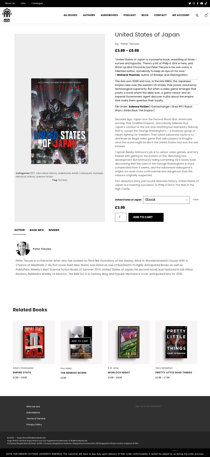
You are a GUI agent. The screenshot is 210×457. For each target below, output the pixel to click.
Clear (196, 200)
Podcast (130, 15)
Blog (145, 15)
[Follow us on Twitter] (190, 3)
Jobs (23, 3)
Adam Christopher (23, 368)
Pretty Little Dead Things (173, 373)
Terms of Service (35, 419)
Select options (34, 344)
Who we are (33, 407)
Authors (89, 15)
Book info (37, 230)
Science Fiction (44, 177)
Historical (21, 177)
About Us (10, 3)
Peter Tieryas (130, 44)
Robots (31, 177)
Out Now (62, 180)
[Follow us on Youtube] (201, 3)
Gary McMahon (164, 368)
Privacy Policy (34, 425)
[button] (197, 15)
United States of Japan (128, 200)
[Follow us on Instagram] (194, 3)
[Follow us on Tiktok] (206, 3)
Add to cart (143, 217)
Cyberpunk (85, 173)
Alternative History (46, 173)
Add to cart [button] (80, 341)
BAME (75, 173)
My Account (181, 15)
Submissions (33, 413)
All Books (70, 15)
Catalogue (37, 3)
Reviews (54, 230)
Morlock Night (119, 373)
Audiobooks (109, 15)
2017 (32, 173)
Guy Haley (66, 368)
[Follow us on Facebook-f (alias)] (197, 3)
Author (19, 230)
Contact (160, 15)
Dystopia (98, 173)
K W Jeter (113, 368)
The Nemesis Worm (73, 373)
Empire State (22, 373)
